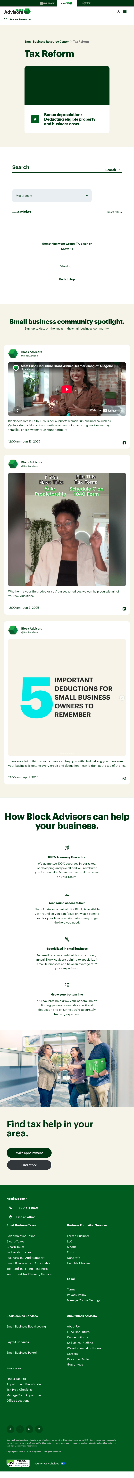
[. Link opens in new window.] (20, 1463)
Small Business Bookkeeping (26, 1326)
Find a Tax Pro (16, 1378)
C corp (71, 1252)
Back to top (67, 279)
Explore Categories (20, 18)
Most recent (24, 195)
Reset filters (114, 211)
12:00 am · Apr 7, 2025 (23, 777)
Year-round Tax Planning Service (29, 1274)
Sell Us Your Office (80, 1342)
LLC (69, 1241)
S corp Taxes (15, 1241)
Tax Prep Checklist (19, 1389)
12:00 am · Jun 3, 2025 (23, 607)
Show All (67, 249)
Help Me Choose (78, 1263)
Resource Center (78, 1359)
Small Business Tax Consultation (29, 1263)
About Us (73, 1326)
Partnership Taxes (19, 1252)
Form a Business (78, 1236)
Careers (72, 1354)
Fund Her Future (78, 1332)
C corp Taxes (16, 1247)
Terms (71, 1289)
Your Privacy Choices (46, 1463)
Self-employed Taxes (21, 1236)
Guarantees (75, 1364)
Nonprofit (73, 1257)
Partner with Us (77, 1337)
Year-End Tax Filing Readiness (27, 1268)
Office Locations (18, 1400)
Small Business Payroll (22, 1352)
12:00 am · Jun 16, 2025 (24, 441)
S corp (71, 1247)
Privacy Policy (76, 1294)
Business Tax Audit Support (25, 1257)
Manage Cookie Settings (83, 1300)
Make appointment (29, 1153)
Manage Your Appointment (25, 1395)
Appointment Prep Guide (24, 1384)
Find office (29, 1165)
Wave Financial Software (84, 1348)
